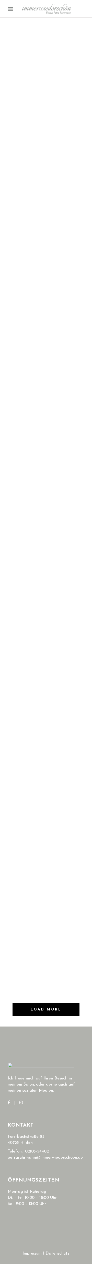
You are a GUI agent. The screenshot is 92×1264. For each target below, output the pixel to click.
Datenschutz (57, 1254)
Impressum (32, 1254)
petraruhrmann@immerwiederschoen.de (45, 1158)
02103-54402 (37, 1151)
